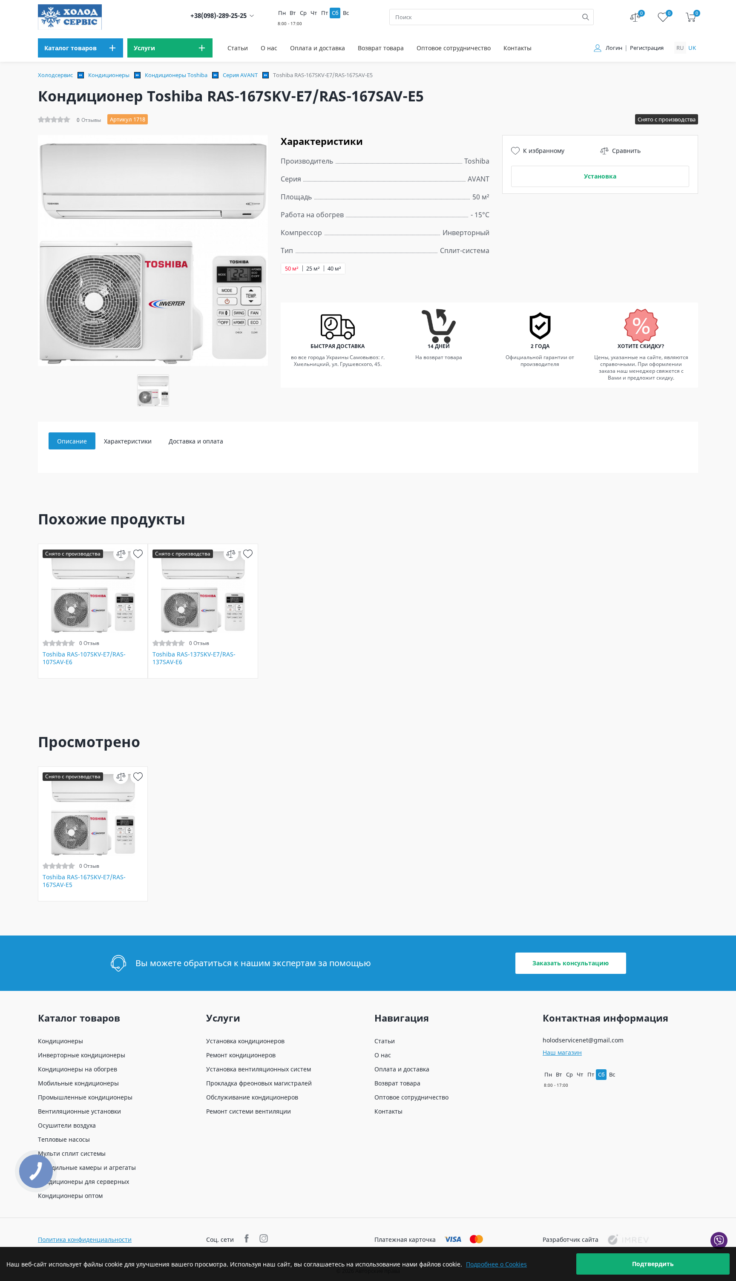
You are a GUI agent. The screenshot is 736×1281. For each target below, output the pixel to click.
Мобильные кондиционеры (78, 1083)
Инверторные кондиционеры (81, 1055)
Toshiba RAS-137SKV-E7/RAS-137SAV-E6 (194, 658)
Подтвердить (653, 1264)
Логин (614, 48)
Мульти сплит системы (72, 1153)
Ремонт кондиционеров (241, 1055)
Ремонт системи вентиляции (248, 1111)
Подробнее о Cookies (496, 1264)
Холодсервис (55, 75)
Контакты (517, 48)
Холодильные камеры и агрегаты (87, 1167)
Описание (72, 441)
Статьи (237, 48)
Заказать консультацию (570, 963)
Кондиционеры (108, 75)
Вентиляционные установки (79, 1111)
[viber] (718, 1240)
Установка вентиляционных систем (258, 1069)
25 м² (313, 268)
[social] (247, 1239)
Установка (600, 176)
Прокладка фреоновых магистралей (259, 1083)
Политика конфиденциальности (85, 1239)
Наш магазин (562, 1052)
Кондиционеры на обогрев (77, 1069)
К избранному (543, 151)
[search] (585, 17)
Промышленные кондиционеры (85, 1097)
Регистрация (647, 48)
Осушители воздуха (67, 1125)
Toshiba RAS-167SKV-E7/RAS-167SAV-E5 (84, 881)
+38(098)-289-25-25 (218, 16)
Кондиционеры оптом (70, 1196)
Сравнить (626, 151)
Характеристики (128, 441)
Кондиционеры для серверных (83, 1181)
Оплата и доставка (317, 48)
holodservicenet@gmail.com (583, 1040)
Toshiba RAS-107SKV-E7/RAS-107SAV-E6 (84, 658)
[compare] (120, 553)
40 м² (334, 268)
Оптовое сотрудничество (454, 48)
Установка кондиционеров (245, 1041)
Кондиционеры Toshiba (176, 75)
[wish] (137, 553)
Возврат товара (381, 48)
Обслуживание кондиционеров (252, 1097)
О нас (269, 48)
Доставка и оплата (196, 441)
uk (692, 48)
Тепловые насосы (64, 1139)
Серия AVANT (240, 75)
